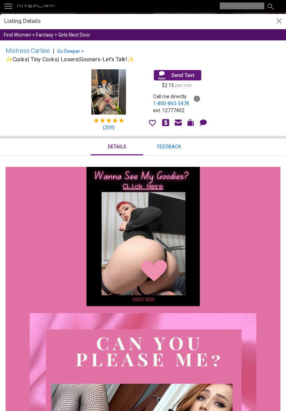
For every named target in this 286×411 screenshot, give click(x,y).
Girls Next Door (74, 35)
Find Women (17, 35)
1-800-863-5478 (171, 103)
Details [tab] (117, 146)
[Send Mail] (177, 75)
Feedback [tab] (169, 146)
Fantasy (44, 35)
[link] (279, 21)
